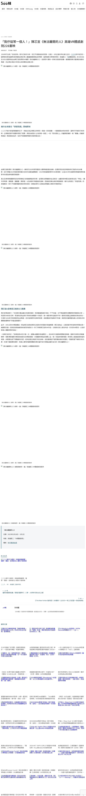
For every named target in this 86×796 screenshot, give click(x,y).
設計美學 (59, 9)
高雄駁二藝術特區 (15, 584)
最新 (3, 9)
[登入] (79, 3)
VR (7, 584)
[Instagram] (73, 3)
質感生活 (51, 9)
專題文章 (66, 9)
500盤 (16, 9)
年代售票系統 (12, 543)
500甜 (22, 9)
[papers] (76, 3)
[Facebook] (70, 3)
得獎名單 (10, 9)
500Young (29, 9)
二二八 (3, 584)
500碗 (36, 9)
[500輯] (6, 3)
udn (2, 37)
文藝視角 (43, 9)
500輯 (5, 37)
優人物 (73, 9)
